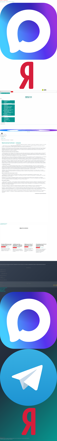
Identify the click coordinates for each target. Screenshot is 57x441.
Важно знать (14, 247)
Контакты (3, 122)
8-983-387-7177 (28, 97)
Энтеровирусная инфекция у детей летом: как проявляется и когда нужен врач (41, 245)
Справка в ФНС (3, 291)
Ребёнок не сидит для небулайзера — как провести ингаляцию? (28, 245)
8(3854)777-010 (28, 96)
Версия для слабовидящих (5, 93)
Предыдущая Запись (3, 223)
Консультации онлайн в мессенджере (7, 113)
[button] (28, 98)
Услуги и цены (2, 288)
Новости (5, 121)
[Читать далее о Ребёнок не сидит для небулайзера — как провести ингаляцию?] (27, 242)
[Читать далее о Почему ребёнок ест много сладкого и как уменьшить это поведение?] (4, 242)
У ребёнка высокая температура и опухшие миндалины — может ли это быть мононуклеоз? (17, 245)
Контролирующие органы (8, 103)
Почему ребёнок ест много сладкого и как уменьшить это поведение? (6, 245)
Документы (2, 290)
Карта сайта (2, 289)
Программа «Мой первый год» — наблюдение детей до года (8, 110)
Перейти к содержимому (4, 0)
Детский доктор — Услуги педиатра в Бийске (7, 1)
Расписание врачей (3, 287)
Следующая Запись (3, 224)
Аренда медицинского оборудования (7, 115)
